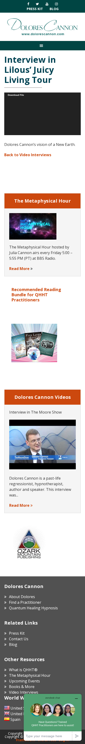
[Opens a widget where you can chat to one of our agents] (52, 717)
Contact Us (18, 638)
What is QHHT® (23, 669)
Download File (16, 95)
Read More (19, 268)
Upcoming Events (24, 681)
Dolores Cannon (42, 26)
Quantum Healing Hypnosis (33, 608)
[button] (42, 45)
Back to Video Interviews (27, 154)
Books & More (21, 686)
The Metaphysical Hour (30, 675)
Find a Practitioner (25, 602)
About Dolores (22, 596)
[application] (42, 114)
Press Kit (35, 9)
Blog (54, 9)
